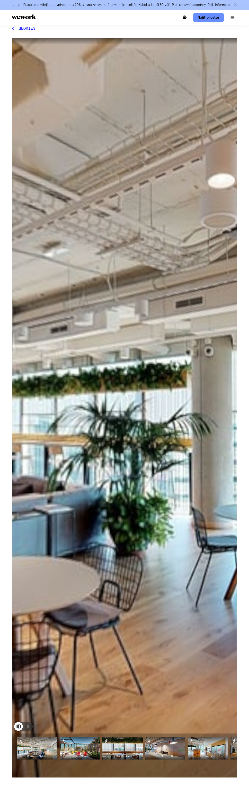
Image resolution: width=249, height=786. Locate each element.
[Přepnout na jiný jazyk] (184, 17)
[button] (232, 17)
